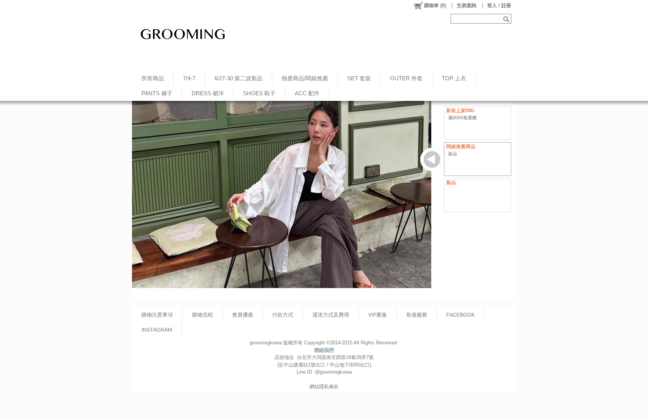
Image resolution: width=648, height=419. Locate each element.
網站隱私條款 (324, 386)
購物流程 (202, 315)
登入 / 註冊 (499, 5)
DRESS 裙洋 (208, 93)
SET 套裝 (359, 78)
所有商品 (152, 78)
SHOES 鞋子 (259, 93)
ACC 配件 (307, 93)
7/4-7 (189, 78)
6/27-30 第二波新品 (238, 78)
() (435, 5)
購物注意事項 (157, 315)
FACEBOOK (460, 315)
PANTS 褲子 (156, 93)
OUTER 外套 (406, 78)
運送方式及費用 (330, 315)
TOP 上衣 (454, 78)
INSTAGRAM (156, 330)
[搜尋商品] (507, 18)
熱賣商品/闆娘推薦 (305, 78)
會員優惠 (242, 315)
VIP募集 (377, 315)
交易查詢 (466, 5)
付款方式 (282, 315)
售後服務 (416, 315)
